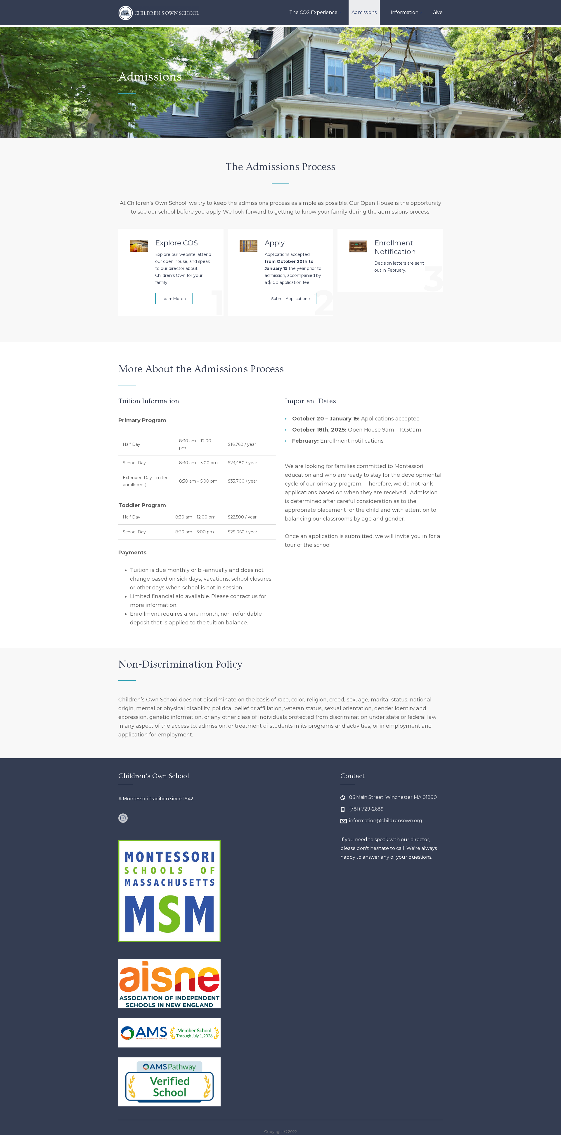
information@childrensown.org (385, 820)
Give (437, 12)
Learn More (172, 298)
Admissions (364, 12)
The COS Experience (313, 12)
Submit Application (289, 298)
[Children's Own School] (159, 12)
